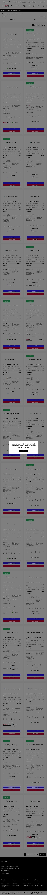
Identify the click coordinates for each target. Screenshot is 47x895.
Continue (23, 450)
